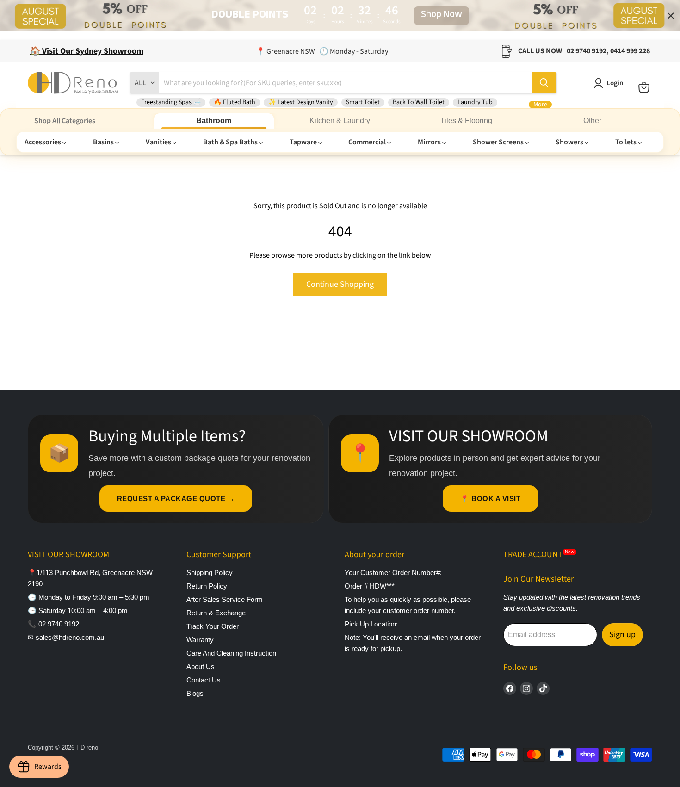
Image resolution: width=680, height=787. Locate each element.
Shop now (441, 15)
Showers (570, 142)
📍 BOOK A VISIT (490, 498)
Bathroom (213, 120)
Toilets (626, 142)
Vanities (159, 142)
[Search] (544, 82)
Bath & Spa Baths (231, 142)
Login (614, 83)
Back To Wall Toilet (419, 102)
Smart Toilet (363, 102)
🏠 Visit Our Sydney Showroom (86, 51)
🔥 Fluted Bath (234, 102)
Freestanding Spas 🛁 (171, 102)
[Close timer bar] (670, 15)
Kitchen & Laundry (339, 120)
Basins (104, 142)
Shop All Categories (64, 121)
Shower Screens (499, 142)
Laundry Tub (475, 102)
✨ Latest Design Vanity (300, 102)
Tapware (304, 142)
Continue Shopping (340, 284)
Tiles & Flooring (466, 120)
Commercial (367, 142)
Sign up (622, 634)
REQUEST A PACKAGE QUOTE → (176, 498)
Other (592, 120)
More (540, 104)
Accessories (43, 142)
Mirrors (430, 142)
